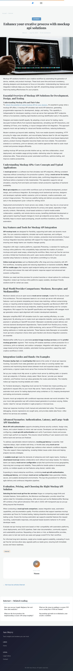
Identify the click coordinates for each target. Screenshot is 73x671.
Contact (5, 659)
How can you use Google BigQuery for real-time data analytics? (18, 608)
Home (5, 645)
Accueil (4, 13)
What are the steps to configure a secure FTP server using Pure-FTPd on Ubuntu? (54, 608)
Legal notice (7, 656)
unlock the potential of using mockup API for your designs (26, 105)
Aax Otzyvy (8, 632)
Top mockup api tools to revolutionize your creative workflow (53, 614)
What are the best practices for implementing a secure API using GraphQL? (18, 614)
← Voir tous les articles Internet (14, 585)
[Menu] (41, 3)
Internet (10, 13)
